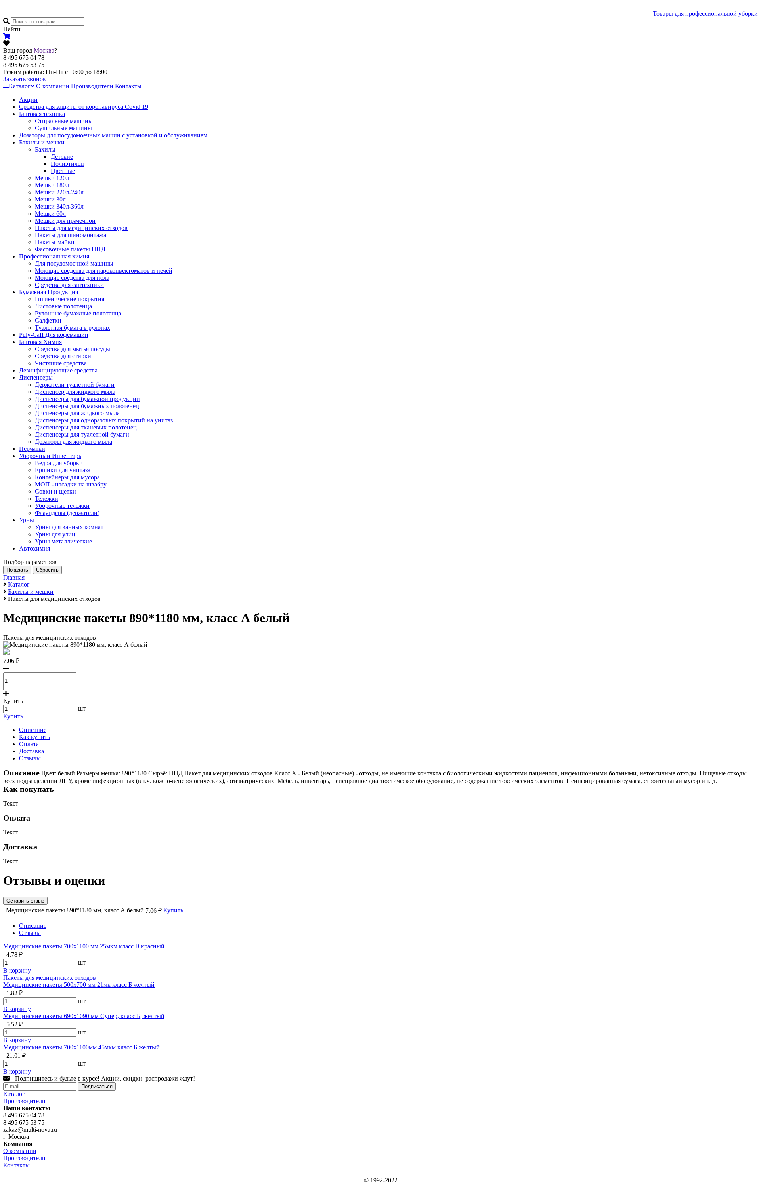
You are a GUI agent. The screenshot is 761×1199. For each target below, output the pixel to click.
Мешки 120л (52, 178)
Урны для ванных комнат (69, 527)
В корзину (17, 970)
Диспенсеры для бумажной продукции (87, 398)
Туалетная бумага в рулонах (72, 327)
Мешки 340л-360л (59, 206)
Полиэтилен (67, 163)
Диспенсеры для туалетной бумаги (82, 434)
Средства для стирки (63, 356)
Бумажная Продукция (48, 292)
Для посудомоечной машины (74, 263)
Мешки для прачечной (65, 220)
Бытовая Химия (40, 341)
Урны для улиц (55, 534)
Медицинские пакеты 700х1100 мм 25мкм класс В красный (83, 946)
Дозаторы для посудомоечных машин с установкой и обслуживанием (113, 135)
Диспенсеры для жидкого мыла (77, 413)
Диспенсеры (36, 377)
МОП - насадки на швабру (71, 484)
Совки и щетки (55, 491)
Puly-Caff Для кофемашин (53, 334)
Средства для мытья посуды (72, 349)
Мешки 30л (50, 199)
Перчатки (32, 448)
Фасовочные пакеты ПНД (70, 249)
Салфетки (48, 320)
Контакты (128, 86)
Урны (26, 520)
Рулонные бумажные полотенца (78, 313)
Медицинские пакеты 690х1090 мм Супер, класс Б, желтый (83, 1016)
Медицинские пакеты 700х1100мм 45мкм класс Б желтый (81, 1047)
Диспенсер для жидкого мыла (75, 391)
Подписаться (97, 1086)
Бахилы (45, 149)
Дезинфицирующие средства (58, 370)
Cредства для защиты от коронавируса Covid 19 (83, 106)
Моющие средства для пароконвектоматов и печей (103, 270)
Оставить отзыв (25, 901)
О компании (52, 86)
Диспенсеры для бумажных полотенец (87, 406)
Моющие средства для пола (72, 277)
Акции (28, 99)
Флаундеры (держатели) (67, 512)
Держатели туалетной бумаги (75, 384)
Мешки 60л (50, 213)
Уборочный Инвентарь (50, 455)
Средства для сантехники (69, 284)
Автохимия (34, 548)
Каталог (20, 86)
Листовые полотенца (63, 306)
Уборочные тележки (62, 505)
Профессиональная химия (54, 256)
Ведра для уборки (59, 463)
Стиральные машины (64, 121)
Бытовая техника (42, 113)
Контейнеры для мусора (67, 477)
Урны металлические (63, 541)
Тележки (46, 498)
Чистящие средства (61, 363)
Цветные (63, 170)
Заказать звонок (24, 79)
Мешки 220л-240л (59, 192)
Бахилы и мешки (42, 142)
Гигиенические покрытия (69, 299)
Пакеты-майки (55, 242)
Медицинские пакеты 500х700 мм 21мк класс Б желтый (79, 984)
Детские (62, 156)
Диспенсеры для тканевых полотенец (86, 427)
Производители (92, 86)
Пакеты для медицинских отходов (81, 227)
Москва (44, 50)
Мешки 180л (52, 185)
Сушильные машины (63, 128)
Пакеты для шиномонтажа (70, 235)
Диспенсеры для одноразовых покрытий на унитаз (104, 420)
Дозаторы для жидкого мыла (73, 441)
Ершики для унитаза (62, 470)
